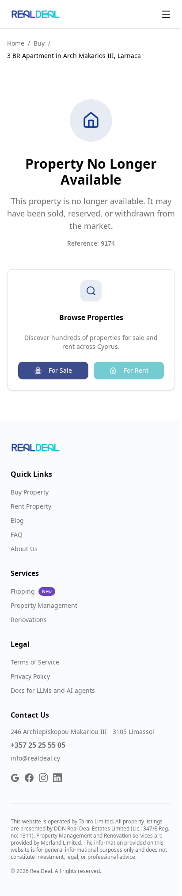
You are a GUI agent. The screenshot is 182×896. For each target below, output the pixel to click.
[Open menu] (166, 14)
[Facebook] (29, 777)
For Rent (136, 370)
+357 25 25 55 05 (38, 745)
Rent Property (31, 506)
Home (15, 43)
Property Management (44, 605)
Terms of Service (35, 662)
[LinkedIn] (57, 777)
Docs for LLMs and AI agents (53, 690)
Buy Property (30, 492)
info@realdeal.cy (35, 758)
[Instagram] (43, 777)
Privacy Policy (30, 676)
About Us (24, 549)
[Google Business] (15, 777)
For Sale (60, 370)
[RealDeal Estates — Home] (36, 14)
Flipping (31, 591)
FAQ (17, 534)
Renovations (29, 619)
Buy (39, 43)
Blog (17, 520)
